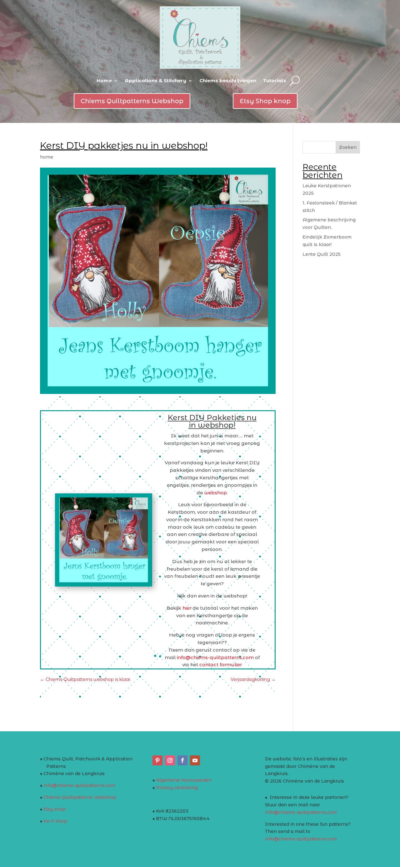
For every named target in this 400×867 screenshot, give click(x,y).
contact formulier (220, 665)
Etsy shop (54, 809)
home (46, 157)
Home (104, 80)
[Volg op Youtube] (195, 760)
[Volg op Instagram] (170, 760)
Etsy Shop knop (265, 101)
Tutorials (274, 80)
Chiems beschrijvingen (227, 80)
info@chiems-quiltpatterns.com (79, 785)
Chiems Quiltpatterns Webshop (132, 101)
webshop (215, 493)
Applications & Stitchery (155, 80)
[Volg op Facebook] (183, 760)
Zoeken (348, 147)
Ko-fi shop (55, 821)
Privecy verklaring (177, 787)
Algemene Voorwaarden (184, 780)
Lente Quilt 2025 (321, 254)
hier (186, 608)
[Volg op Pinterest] (157, 760)
